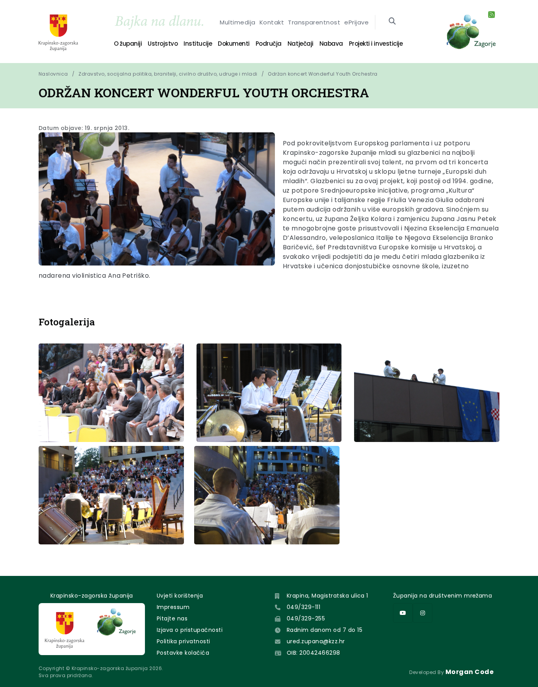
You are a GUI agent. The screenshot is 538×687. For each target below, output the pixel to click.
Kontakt (272, 22)
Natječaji (301, 43)
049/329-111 (303, 607)
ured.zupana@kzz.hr (316, 641)
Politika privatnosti (183, 641)
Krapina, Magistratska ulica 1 (327, 596)
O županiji (128, 43)
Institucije (198, 43)
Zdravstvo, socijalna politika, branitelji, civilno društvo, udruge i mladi (168, 74)
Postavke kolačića (183, 653)
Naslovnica (53, 74)
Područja (269, 43)
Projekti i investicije (376, 43)
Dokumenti (234, 43)
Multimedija (237, 22)
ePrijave (356, 22)
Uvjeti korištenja (180, 596)
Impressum (173, 607)
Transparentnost (314, 22)
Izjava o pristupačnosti (190, 630)
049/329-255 (306, 618)
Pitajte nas (172, 618)
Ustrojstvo (163, 43)
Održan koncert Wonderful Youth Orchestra (322, 74)
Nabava (331, 43)
